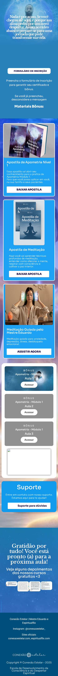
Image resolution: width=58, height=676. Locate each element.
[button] (8, 587)
